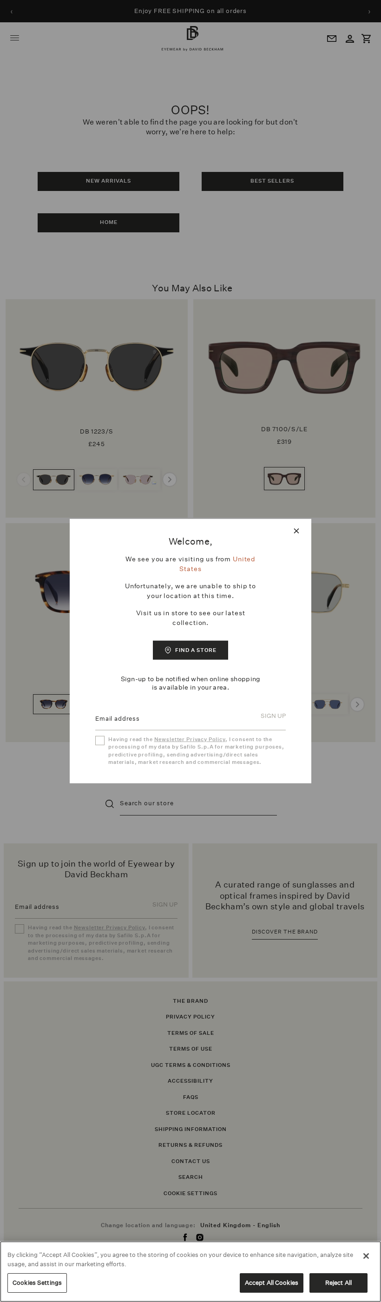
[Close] (366, 1256)
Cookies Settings (37, 1283)
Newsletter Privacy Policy (189, 739)
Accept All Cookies (271, 1283)
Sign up (273, 717)
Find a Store (196, 649)
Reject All (338, 1283)
